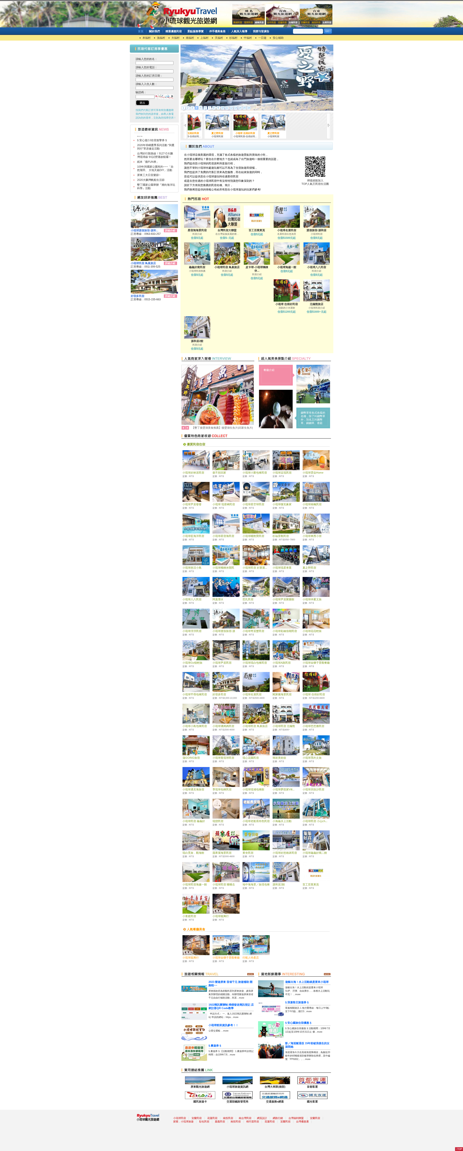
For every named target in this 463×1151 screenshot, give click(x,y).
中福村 (248, 37)
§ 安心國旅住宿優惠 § (298, 1022)
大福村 (175, 37)
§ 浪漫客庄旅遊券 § (297, 1002)
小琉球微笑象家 (282, 504)
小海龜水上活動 (282, 821)
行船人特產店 (251, 957)
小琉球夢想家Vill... (283, 789)
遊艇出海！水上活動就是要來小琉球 (307, 981)
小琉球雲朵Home (313, 472)
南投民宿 (228, 1118)
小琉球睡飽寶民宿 (253, 535)
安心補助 (278, 37)
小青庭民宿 (189, 916)
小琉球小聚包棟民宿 (255, 472)
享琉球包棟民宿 (222, 789)
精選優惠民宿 (173, 31)
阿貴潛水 (218, 599)
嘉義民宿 (220, 1121)
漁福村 (161, 37)
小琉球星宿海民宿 (223, 535)
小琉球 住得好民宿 (235, 133)
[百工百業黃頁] (256, 109)
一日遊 (262, 37)
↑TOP (459, 1149)
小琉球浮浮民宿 (191, 631)
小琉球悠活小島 (191, 567)
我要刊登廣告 (261, 31)
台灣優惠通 (302, 1121)
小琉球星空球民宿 (253, 504)
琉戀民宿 (218, 821)
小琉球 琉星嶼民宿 (224, 504)
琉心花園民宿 (251, 757)
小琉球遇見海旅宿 (193, 789)
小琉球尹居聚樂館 (283, 599)
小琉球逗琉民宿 (282, 472)
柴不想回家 (219, 472)
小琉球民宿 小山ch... (315, 821)
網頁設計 (262, 1118)
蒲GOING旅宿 (191, 757)
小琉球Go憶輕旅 (192, 662)
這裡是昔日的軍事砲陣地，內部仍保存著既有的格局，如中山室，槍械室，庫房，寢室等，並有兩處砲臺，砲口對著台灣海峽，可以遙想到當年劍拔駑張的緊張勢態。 (313, 418)
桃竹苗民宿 (252, 1121)
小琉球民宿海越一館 (194, 884)
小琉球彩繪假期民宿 (285, 631)
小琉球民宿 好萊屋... (255, 567)
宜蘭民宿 (197, 1118)
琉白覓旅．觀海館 (193, 852)
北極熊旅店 (316, 304)
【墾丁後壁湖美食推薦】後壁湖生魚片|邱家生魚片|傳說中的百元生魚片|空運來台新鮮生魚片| (156, 177)
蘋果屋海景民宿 (222, 852)
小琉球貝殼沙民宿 (313, 789)
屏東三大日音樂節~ (148, 138)
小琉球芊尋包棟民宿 (194, 694)
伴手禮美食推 (217, 31)
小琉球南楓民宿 (312, 504)
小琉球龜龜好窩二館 (315, 852)
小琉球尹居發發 (191, 504)
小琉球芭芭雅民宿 (313, 726)
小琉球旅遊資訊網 (237, 1086)
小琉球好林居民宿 (193, 472)
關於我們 (154, 31)
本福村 (147, 37)
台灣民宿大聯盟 (227, 230)
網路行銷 (278, 1118)
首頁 (140, 31)
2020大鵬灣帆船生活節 (151, 143)
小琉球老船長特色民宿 (256, 821)
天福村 (219, 37)
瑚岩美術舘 (279, 757)
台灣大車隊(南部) (275, 1086)
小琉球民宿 (179, 1118)
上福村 (204, 37)
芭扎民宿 (248, 599)
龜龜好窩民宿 (197, 267)
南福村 (190, 37)
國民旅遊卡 (200, 1101)
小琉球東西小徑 (312, 535)
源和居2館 (197, 341)
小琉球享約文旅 (312, 757)
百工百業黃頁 (257, 230)
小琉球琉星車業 (282, 567)
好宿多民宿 (137, 295)
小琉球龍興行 (221, 916)
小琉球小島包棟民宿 (194, 726)
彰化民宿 (204, 1121)
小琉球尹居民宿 (222, 662)
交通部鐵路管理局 (237, 1101)
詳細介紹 (170, 230)
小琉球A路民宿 (282, 662)
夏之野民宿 (208, 133)
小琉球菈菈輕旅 (312, 631)
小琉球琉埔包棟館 (253, 789)
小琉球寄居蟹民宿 (253, 631)
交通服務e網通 (275, 1101)
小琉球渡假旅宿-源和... (144, 230)
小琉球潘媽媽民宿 (223, 726)
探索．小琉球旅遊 (183, 1121)
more (241, 997)
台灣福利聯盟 (296, 1118)
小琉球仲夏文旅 (312, 599)
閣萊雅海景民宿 (282, 694)
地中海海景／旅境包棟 (256, 884)
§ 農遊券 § (215, 1045)
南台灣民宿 (245, 1118)
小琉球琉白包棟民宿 (255, 662)
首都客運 (312, 1086)
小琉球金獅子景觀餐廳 (316, 662)
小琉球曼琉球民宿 (223, 757)
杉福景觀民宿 (281, 535)
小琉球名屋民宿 (286, 230)
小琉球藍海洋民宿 (193, 535)
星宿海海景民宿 (197, 230)
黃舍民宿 (248, 852)
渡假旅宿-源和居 (316, 230)
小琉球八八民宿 (316, 267)
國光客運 (312, 1101)
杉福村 (233, 37)
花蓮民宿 (212, 1118)
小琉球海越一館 (286, 267)
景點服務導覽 (195, 31)
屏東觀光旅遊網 (200, 1086)
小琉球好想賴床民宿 (285, 852)
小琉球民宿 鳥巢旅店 (143, 263)
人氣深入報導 (239, 31)
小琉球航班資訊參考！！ (223, 1025)
